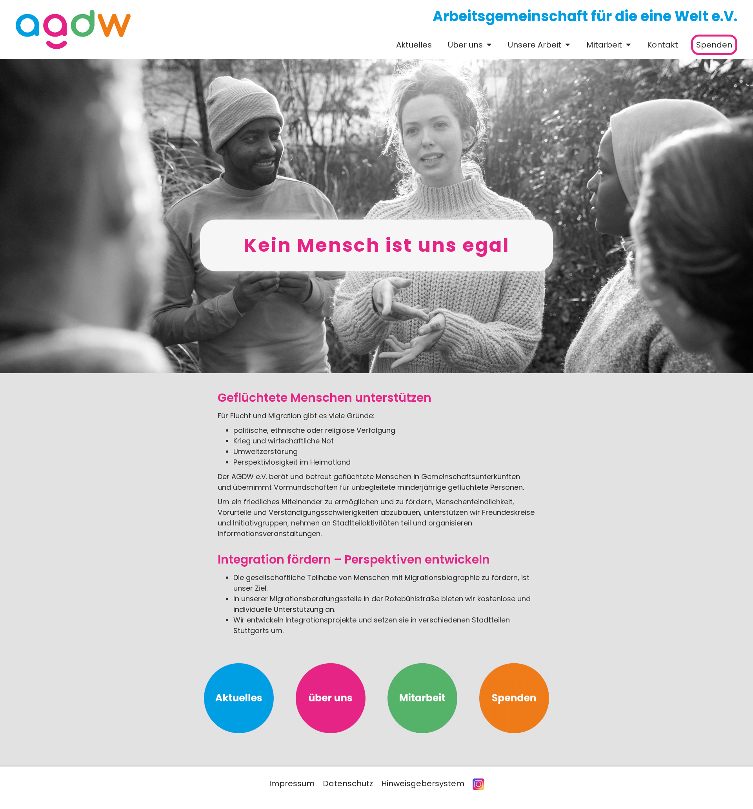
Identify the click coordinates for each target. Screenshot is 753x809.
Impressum (292, 783)
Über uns (465, 44)
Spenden (714, 44)
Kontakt (662, 44)
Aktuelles (414, 44)
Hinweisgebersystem (422, 783)
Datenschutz (348, 783)
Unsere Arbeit (534, 44)
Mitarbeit (604, 44)
